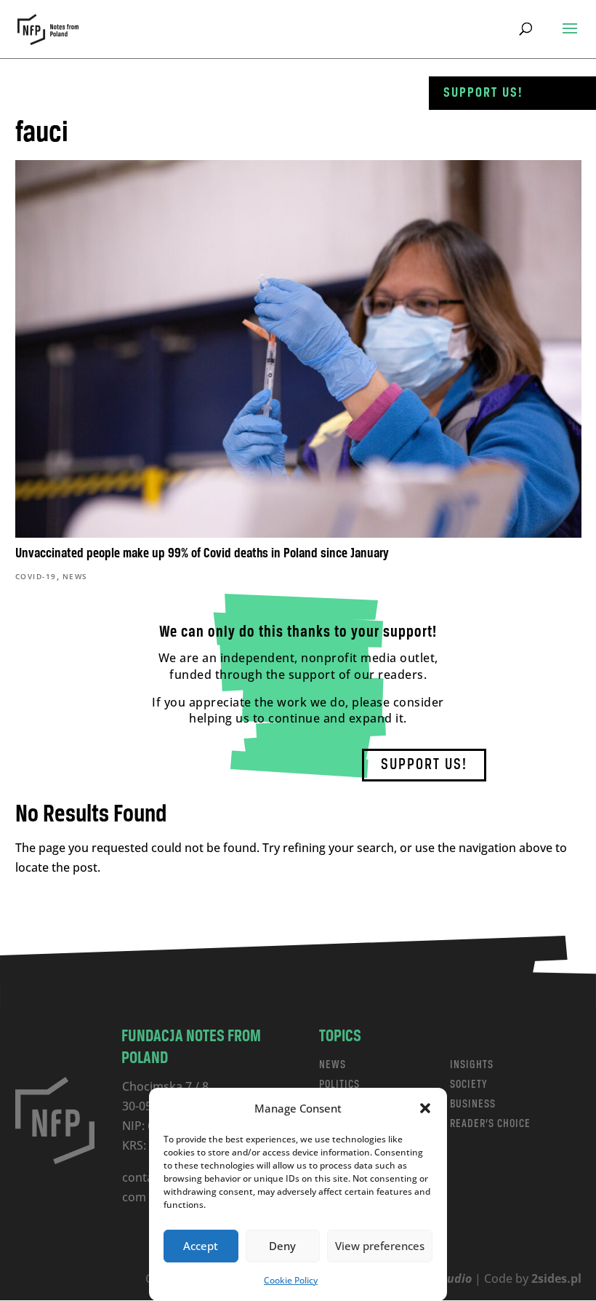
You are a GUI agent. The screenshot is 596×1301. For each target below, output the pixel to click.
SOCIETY (469, 1084)
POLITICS (339, 1084)
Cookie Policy (291, 1280)
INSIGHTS (472, 1065)
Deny (282, 1245)
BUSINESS (473, 1104)
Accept (200, 1245)
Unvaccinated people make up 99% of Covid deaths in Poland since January (202, 553)
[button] (425, 1108)
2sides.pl (556, 1278)
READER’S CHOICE (490, 1124)
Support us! (483, 93)
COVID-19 (36, 576)
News (75, 576)
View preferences (379, 1245)
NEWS (332, 1065)
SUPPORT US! (424, 765)
